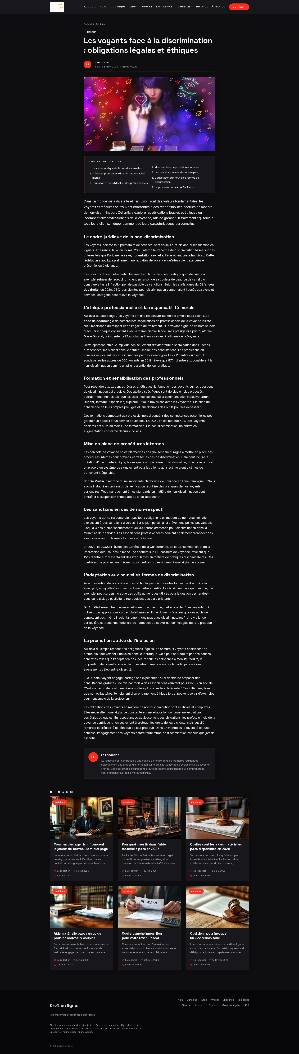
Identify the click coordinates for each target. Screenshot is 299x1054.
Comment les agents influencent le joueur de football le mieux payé (81, 846)
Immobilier (184, 6)
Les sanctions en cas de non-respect (177, 172)
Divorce (202, 6)
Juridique (118, 6)
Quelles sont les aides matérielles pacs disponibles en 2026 (216, 846)
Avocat (147, 6)
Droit (134, 6)
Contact (239, 7)
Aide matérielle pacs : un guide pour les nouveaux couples (77, 935)
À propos (218, 6)
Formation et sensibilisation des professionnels (120, 183)
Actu (103, 6)
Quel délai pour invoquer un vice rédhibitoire (209, 935)
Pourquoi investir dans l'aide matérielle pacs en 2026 (144, 846)
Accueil (90, 6)
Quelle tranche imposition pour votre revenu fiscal (142, 935)
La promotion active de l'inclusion (174, 187)
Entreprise (164, 6)
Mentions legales (231, 1005)
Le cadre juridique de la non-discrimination (117, 168)
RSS (247, 1005)
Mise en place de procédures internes (177, 167)
